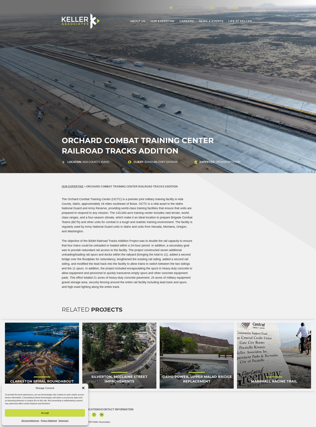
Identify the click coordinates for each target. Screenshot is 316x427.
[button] (83, 388)
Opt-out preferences (30, 421)
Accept (45, 413)
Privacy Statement (49, 421)
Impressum (63, 421)
